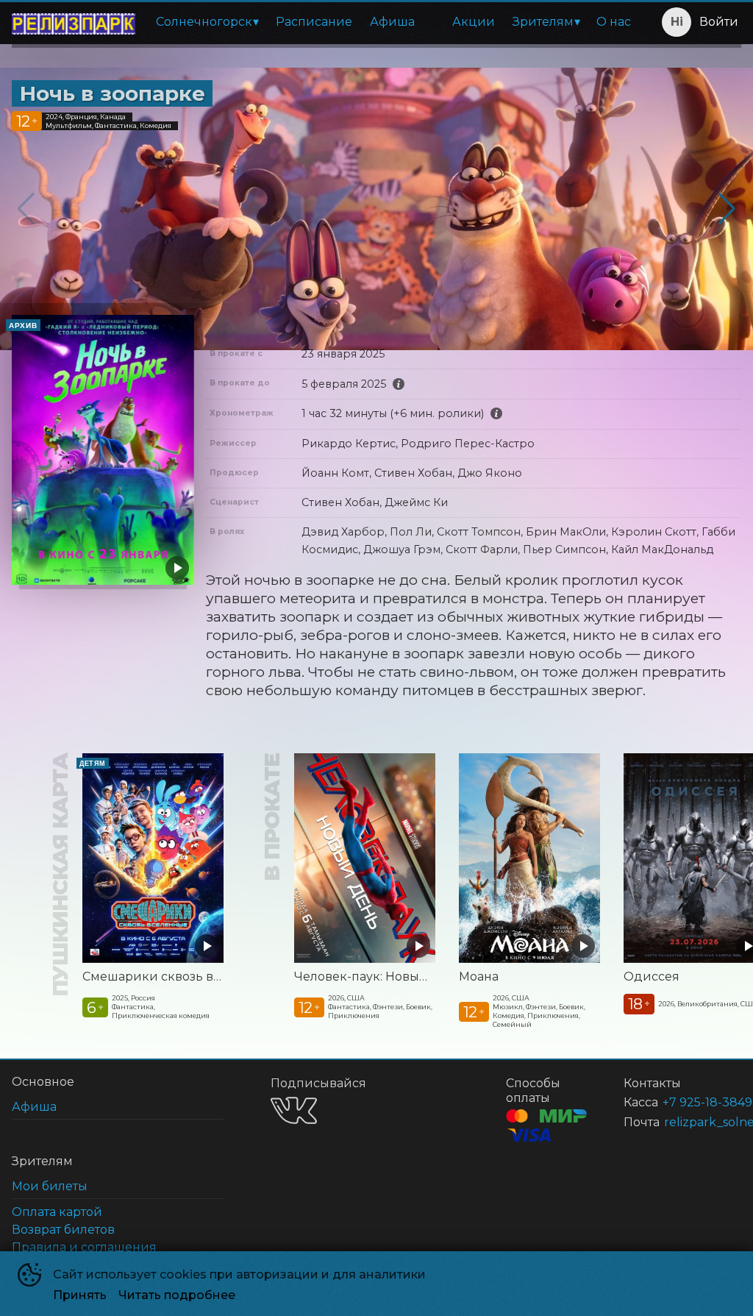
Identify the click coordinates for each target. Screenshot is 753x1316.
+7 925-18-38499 (684, 1102)
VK (294, 1110)
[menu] (393, 22)
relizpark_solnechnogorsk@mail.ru (685, 1122)
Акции (473, 22)
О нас (613, 22)
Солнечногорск (204, 22)
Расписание (314, 22)
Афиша (392, 22)
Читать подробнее (176, 1295)
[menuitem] (207, 22)
